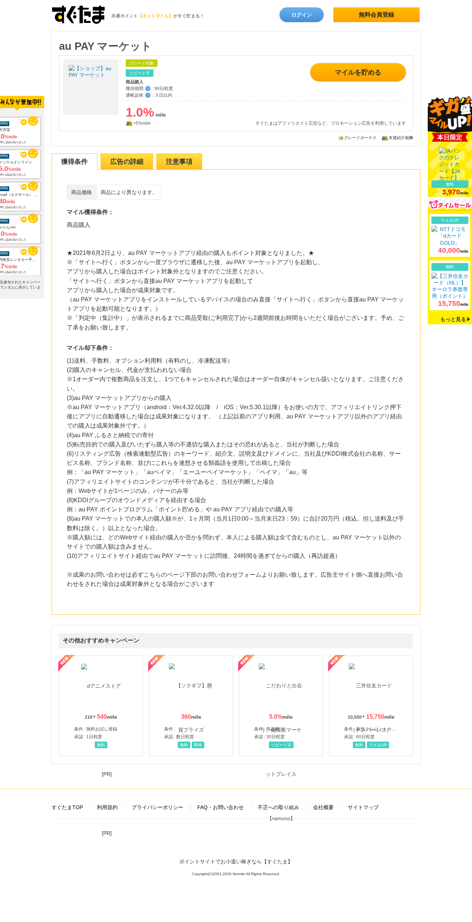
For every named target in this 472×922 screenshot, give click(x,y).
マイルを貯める (358, 72)
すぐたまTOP (67, 807)
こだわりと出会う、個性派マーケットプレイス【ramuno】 (281, 706)
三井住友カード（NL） (371, 706)
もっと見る (453, 319)
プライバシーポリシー (157, 807)
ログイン (301, 15)
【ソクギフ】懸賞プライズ (191, 706)
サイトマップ (363, 807)
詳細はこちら (450, 235)
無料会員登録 (376, 14)
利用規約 (107, 807)
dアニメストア (101, 706)
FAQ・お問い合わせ (220, 807)
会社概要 (323, 807)
